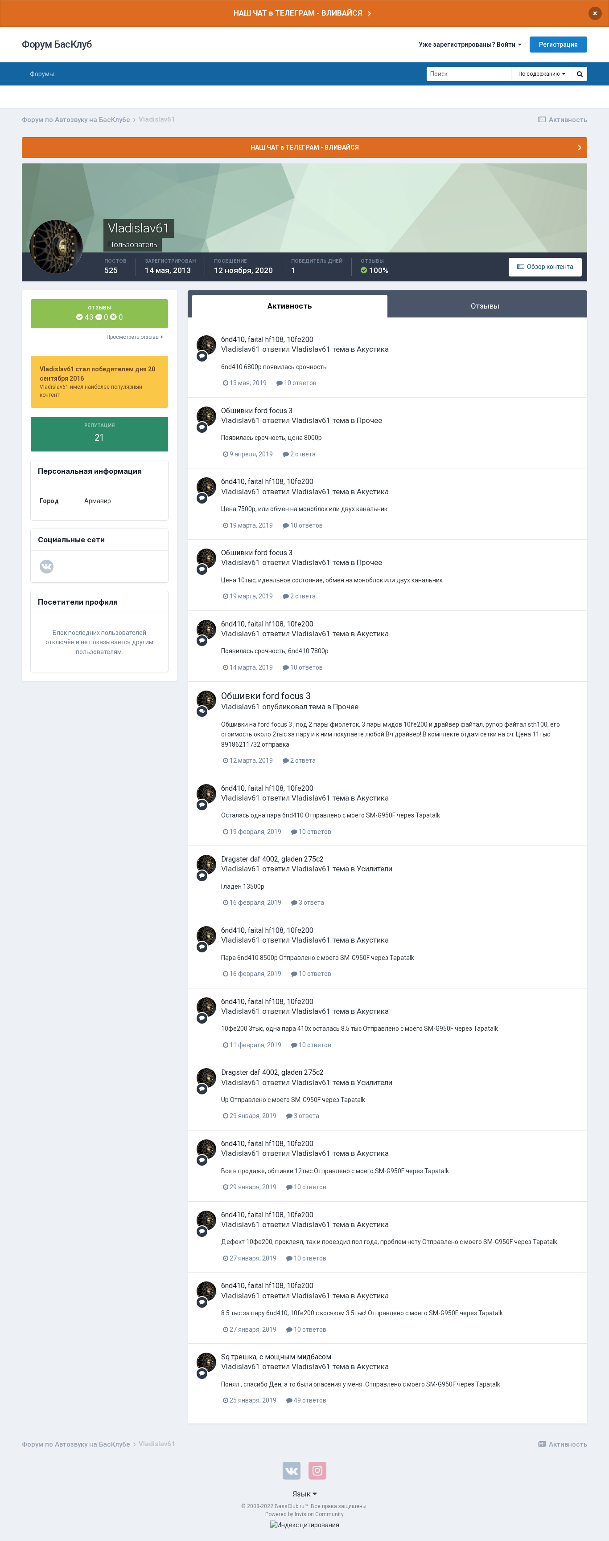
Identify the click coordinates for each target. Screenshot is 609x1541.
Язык (302, 1493)
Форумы (42, 73)
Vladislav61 (240, 349)
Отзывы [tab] (485, 305)
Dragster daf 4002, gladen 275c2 (272, 859)
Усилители (374, 868)
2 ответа (302, 454)
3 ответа (310, 902)
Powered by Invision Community (304, 1514)
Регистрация (558, 44)
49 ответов (309, 1400)
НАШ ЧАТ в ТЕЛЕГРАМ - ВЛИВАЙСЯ (298, 12)
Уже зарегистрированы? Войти (468, 44)
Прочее (369, 420)
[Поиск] (579, 74)
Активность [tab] (289, 305)
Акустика (373, 349)
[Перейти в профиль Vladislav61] (206, 345)
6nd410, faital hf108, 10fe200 (267, 339)
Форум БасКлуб (57, 44)
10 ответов (300, 382)
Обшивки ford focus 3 (257, 411)
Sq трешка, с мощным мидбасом (276, 1357)
